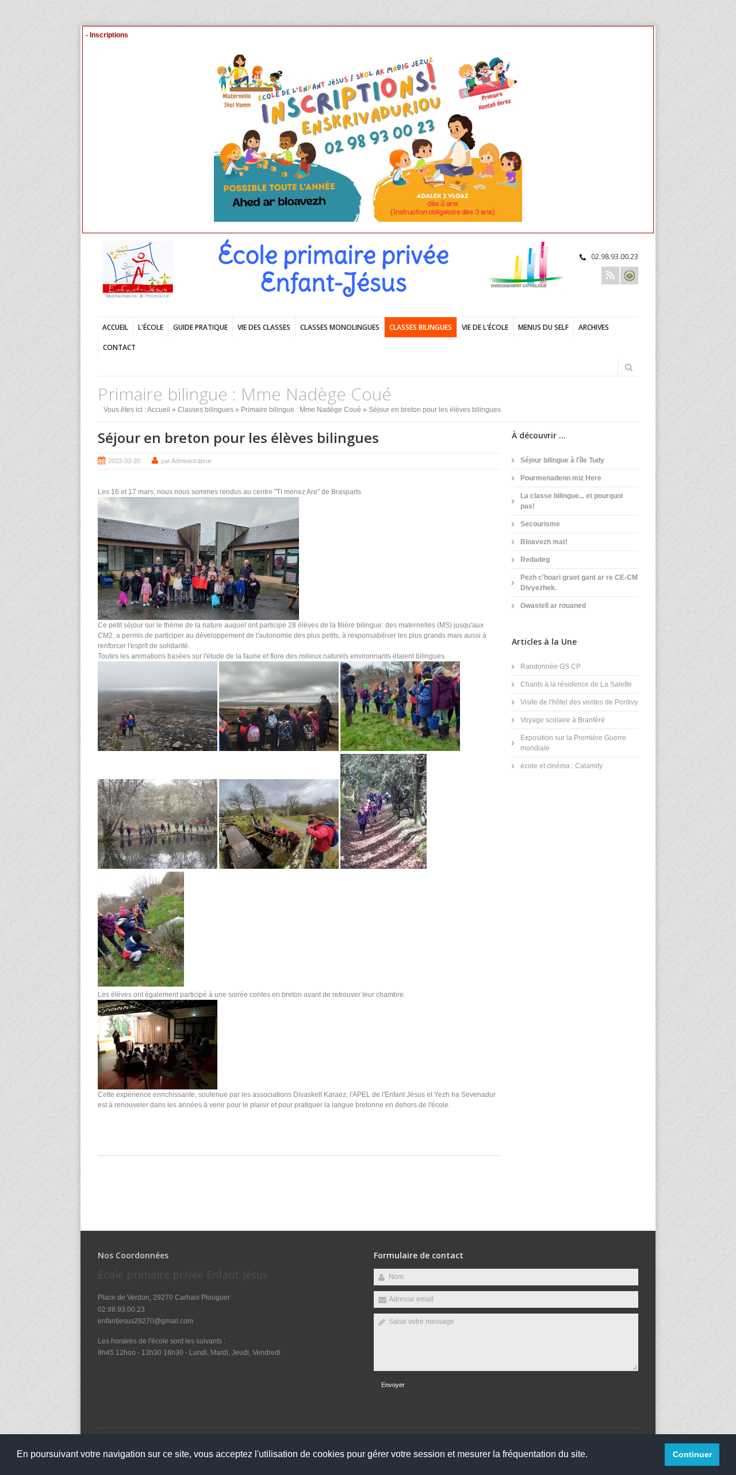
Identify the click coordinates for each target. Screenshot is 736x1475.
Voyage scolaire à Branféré (562, 720)
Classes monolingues (339, 327)
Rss (610, 275)
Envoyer (393, 1384)
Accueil (115, 327)
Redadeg (535, 560)
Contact (119, 347)
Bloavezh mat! (544, 542)
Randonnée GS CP (550, 667)
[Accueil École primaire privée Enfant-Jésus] (144, 296)
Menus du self (543, 327)
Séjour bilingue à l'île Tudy (562, 460)
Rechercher (628, 367)
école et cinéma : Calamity (561, 766)
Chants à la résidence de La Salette (576, 684)
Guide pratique (200, 327)
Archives (593, 327)
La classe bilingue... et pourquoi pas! (571, 501)
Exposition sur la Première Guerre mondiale (573, 743)
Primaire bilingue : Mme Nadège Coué (301, 410)
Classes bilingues (420, 327)
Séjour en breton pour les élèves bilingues (238, 437)
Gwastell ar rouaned (553, 606)
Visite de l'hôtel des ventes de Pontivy (579, 702)
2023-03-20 (124, 460)
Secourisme (540, 524)
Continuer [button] (692, 1454)
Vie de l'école (485, 327)
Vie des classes (263, 327)
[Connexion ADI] (629, 275)
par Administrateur (186, 460)
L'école (150, 327)
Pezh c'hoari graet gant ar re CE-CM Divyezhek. (579, 582)
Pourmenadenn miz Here (560, 478)
